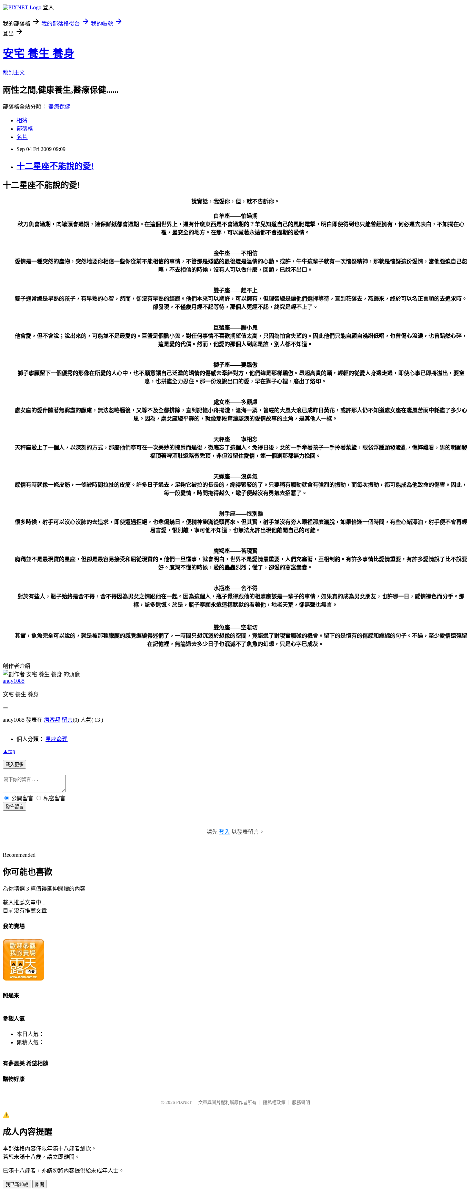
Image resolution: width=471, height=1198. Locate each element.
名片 (22, 137)
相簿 (22, 120)
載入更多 (14, 764)
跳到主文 (14, 72)
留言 (67, 720)
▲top (9, 751)
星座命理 (57, 739)
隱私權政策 (274, 1102)
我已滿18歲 (17, 1184)
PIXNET (184, 1102)
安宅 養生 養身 (38, 53)
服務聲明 (301, 1102)
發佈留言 (14, 806)
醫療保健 (59, 107)
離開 (39, 1184)
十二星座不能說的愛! (55, 166)
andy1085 (13, 681)
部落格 (25, 129)
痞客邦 (52, 720)
